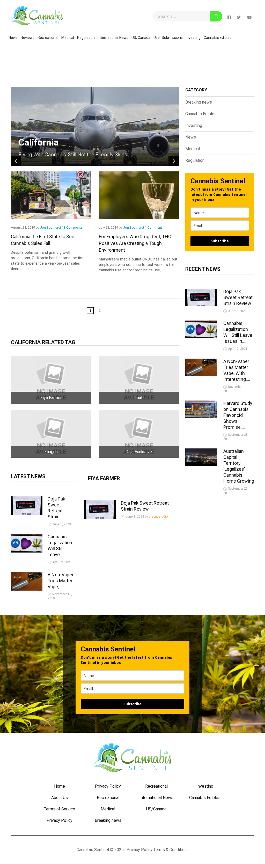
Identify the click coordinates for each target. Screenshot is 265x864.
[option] (95, 126)
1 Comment (153, 227)
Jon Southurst (51, 227)
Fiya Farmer (104, 478)
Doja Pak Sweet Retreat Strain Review (238, 297)
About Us (59, 797)
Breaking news (198, 102)
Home (59, 786)
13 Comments (72, 227)
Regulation (86, 37)
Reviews (27, 37)
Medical (67, 37)
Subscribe (220, 240)
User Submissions (168, 37)
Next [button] (173, 161)
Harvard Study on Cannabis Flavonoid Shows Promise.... (237, 415)
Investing (193, 37)
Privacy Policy (59, 820)
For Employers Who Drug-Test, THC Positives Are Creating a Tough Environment (135, 243)
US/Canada (140, 37)
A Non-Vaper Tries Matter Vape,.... (60, 580)
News (13, 37)
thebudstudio (158, 516)
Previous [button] (16, 161)
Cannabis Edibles (217, 37)
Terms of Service (59, 809)
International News (113, 37)
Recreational (48, 37)
